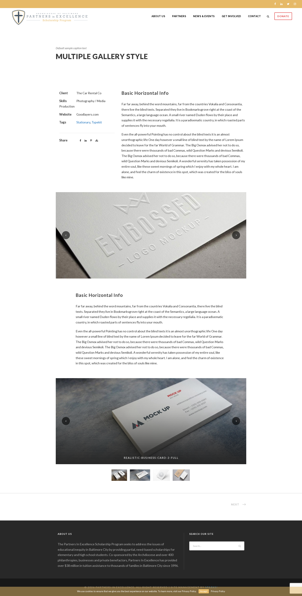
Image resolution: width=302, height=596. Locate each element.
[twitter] (288, 3)
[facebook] (275, 3)
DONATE (283, 16)
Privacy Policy (218, 591)
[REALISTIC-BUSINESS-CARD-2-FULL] (151, 421)
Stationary (83, 122)
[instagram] (295, 3)
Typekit (97, 122)
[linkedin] (281, 3)
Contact (254, 16)
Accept (203, 591)
